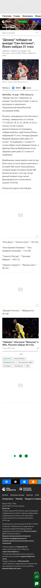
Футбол (5, 495)
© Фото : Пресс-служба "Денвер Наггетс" (15, 82)
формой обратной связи (11, 568)
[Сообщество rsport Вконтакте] (24, 481)
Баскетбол (7, 358)
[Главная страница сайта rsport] (13, 21)
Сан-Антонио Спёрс (25, 362)
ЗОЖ (37, 495)
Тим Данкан (18, 366)
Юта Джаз (7, 366)
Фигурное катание (17, 495)
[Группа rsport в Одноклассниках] (33, 481)
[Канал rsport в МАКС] (6, 481)
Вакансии (6, 508)
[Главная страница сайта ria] (2, 21)
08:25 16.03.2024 (8, 33)
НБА (27, 366)
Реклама (19, 499)
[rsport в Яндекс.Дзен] (15, 481)
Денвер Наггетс (9, 362)
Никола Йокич (19, 358)
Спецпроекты (7, 499)
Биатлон (30, 495)
